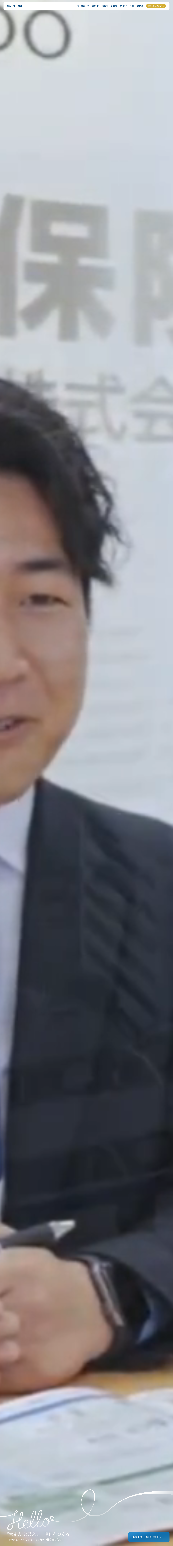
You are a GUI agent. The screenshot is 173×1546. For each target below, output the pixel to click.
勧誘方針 (105, 6)
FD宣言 (132, 6)
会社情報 (114, 6)
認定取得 (140, 6)
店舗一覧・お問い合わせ (156, 6)
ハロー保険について (83, 6)
